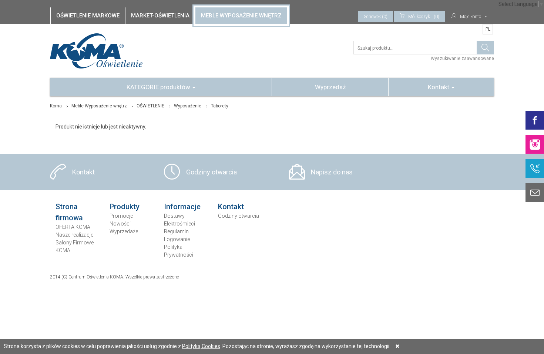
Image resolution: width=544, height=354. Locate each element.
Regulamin (176, 231)
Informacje (182, 206)
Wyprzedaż (330, 87)
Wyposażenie (187, 105)
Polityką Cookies (201, 346)
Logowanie (177, 239)
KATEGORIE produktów (159, 87)
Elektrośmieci (179, 224)
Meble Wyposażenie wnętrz (99, 105)
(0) (423, 16)
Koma (56, 105)
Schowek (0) (375, 16)
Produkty (125, 206)
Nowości (120, 224)
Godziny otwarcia (211, 172)
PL (488, 29)
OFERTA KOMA (73, 227)
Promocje (121, 216)
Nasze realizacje (74, 235)
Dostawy (174, 216)
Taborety (219, 105)
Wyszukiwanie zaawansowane (462, 58)
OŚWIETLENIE (150, 105)
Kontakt (439, 87)
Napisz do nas (332, 172)
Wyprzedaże (124, 231)
